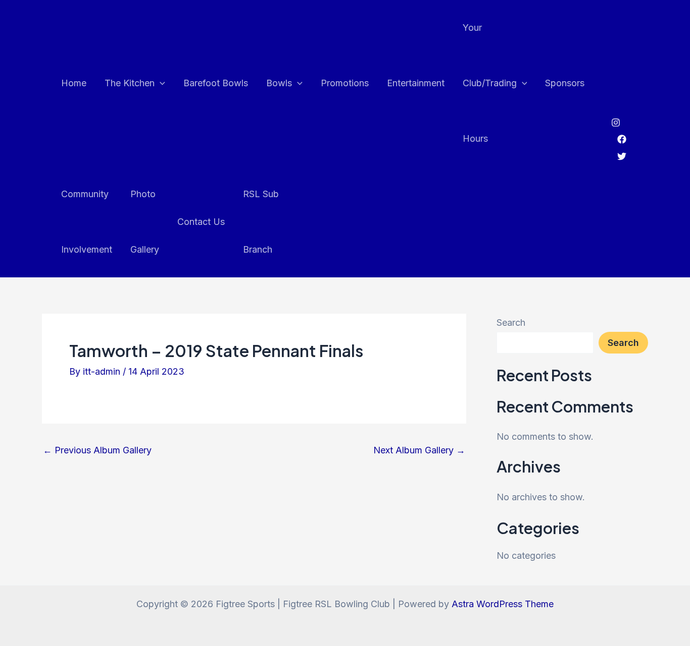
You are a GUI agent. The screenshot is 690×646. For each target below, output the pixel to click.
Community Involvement (86, 222)
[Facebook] (621, 139)
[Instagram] (615, 122)
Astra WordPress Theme (503, 604)
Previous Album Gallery (97, 450)
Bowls (279, 83)
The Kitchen (130, 83)
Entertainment (416, 83)
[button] (160, 83)
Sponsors (564, 83)
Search (511, 322)
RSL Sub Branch (261, 222)
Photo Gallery (144, 222)
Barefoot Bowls (215, 83)
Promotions (345, 83)
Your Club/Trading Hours (490, 83)
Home (73, 83)
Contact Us (201, 221)
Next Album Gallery (419, 450)
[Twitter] (621, 156)
